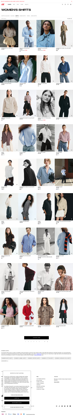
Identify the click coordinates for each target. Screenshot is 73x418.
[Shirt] (9, 138)
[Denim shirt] (64, 69)
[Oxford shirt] (27, 69)
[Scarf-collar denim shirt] (45, 311)
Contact (38, 384)
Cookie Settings (40, 389)
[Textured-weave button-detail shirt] (27, 276)
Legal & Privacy (40, 383)
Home (22, 4)
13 (44, 341)
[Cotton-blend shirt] (64, 311)
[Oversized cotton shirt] (9, 33)
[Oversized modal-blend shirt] (27, 311)
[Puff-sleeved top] (9, 241)
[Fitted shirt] (27, 138)
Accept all (17, 398)
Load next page (36, 337)
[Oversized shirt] (64, 241)
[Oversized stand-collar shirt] (64, 33)
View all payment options (30, 414)
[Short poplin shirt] (9, 276)
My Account (39, 380)
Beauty (26, 4)
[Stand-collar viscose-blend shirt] (64, 206)
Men (14, 4)
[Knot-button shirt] (45, 69)
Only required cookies (17, 402)
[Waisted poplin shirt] (27, 33)
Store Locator (40, 381)
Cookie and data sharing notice (17, 394)
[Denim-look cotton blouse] (45, 103)
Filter (68, 18)
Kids (18, 4)
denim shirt (39, 353)
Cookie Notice (39, 387)
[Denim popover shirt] (9, 69)
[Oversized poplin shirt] (27, 241)
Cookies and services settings (17, 407)
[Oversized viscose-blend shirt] (64, 276)
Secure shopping (40, 386)
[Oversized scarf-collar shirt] (27, 103)
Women (9, 4)
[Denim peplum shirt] (27, 206)
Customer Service (40, 378)
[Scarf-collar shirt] (45, 33)
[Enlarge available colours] (20, 51)
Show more (4, 360)
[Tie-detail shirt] (45, 138)
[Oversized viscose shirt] (64, 103)
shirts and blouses (37, 354)
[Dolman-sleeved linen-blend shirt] (45, 241)
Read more (56, 382)
